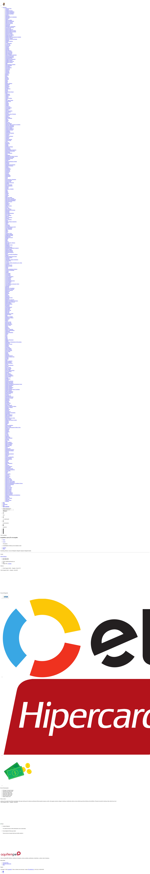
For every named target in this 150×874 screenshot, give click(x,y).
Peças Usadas (7, 351)
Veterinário (7, 496)
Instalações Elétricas (9, 250)
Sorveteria (7, 439)
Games (6, 223)
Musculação (7, 328)
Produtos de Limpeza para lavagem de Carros (13, 384)
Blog (4, 864)
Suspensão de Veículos (9, 450)
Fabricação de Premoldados (10, 200)
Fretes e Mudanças (8, 217)
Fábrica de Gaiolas (8, 197)
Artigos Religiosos (8, 53)
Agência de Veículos (9, 23)
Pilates (6, 359)
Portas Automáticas (8, 374)
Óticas (6, 336)
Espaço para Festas (8, 184)
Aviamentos (7, 72)
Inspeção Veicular (8, 249)
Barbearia (7, 75)
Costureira (7, 138)
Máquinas (7, 292)
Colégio (6, 121)
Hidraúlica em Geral (9, 237)
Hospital (6, 238)
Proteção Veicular (8, 390)
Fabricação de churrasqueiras (10, 199)
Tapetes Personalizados (9, 453)
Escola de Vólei (8, 181)
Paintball (6, 340)
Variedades (7, 477)
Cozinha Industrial (8, 139)
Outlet (6, 337)
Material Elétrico (8, 302)
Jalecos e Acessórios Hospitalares (11, 254)
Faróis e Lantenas (8, 205)
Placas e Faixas (8, 367)
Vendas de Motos (8, 489)
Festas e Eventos (8, 209)
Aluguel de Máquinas (9, 29)
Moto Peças (7, 318)
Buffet (6, 92)
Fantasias (7, 202)
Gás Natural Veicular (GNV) (10, 226)
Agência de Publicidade (9, 21)
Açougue (7, 14)
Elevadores (7, 163)
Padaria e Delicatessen (9, 339)
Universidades (7, 473)
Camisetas (7, 103)
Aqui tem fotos (5, 862)
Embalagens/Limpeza (9, 165)
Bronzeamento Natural (9, 91)
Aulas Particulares (8, 65)
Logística (7, 272)
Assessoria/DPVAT (8, 58)
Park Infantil (7, 347)
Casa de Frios (7, 106)
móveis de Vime (8, 321)
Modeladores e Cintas (9, 313)
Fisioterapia (7, 211)
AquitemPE (9, 869)
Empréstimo (7, 167)
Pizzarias (6, 366)
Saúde (6, 424)
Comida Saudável (8, 123)
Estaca (6, 190)
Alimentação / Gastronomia (10, 26)
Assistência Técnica (8, 60)
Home (4, 539)
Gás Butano (7, 224)
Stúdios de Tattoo (8, 445)
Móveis (6, 320)
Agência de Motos (8, 20)
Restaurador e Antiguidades (10, 412)
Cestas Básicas (8, 111)
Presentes (7, 379)
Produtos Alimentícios (9, 383)
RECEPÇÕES (8, 403)
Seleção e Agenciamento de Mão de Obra (13, 427)
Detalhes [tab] (4, 547)
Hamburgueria (7, 236)
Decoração (7, 142)
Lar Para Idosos (8, 260)
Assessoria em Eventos (9, 56)
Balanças (6, 73)
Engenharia (7, 172)
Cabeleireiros (7, 95)
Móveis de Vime (8, 322)
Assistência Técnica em (9, 61)
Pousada (6, 377)
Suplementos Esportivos (9, 449)
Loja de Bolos (7, 274)
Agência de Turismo (9, 22)
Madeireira (7, 287)
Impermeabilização (8, 247)
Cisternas (7, 116)
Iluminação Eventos (8, 244)
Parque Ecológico (8, 349)
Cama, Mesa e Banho (9, 100)
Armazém (7, 47)
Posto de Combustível (9, 375)
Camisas (6, 102)
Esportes (6, 187)
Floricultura (7, 212)
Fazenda (6, 206)
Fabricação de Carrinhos (9, 198)
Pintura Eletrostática (9, 363)
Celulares (7, 109)
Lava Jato (7, 261)
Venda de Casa (8, 478)
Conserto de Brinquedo (9, 126)
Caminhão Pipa (8, 101)
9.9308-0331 (31, 869)
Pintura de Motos (8, 362)
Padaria (6, 338)
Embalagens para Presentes (10, 164)
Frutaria (6, 220)
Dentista (6, 144)
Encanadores (7, 169)
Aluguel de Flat (8, 28)
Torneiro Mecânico (8, 466)
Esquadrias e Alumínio (9, 188)
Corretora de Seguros (9, 136)
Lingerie (6, 267)
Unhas (6, 472)
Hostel (6, 239)
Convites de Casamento (9, 133)
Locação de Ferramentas (9, 270)
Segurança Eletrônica (9, 425)
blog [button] (3, 505)
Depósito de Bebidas (9, 146)
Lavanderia (7, 263)
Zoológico (7, 501)
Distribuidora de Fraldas (9, 157)
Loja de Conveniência (9, 276)
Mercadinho (7, 305)
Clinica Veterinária (8, 118)
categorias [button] (5, 7)
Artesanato (7, 49)
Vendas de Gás (8, 486)
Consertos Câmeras (8, 127)
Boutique (7, 87)
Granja (6, 232)
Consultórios (7, 130)
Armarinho (7, 46)
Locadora (7, 271)
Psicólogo (7, 394)
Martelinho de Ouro (8, 297)
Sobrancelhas (7, 436)
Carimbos (7, 105)
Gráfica (6, 230)
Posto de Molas (8, 376)
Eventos (6, 194)
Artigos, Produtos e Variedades (11, 54)
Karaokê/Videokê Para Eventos (11, 256)
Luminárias (7, 286)
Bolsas (6, 82)
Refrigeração (7, 409)
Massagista (7, 298)
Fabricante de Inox (8, 201)
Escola (6, 178)
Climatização (7, 117)
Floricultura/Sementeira (9, 213)
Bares (6, 76)
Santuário (7, 421)
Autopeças (7, 70)
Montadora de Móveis (9, 317)
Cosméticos (7, 137)
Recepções (7, 402)
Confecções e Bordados (9, 125)
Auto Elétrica (7, 66)
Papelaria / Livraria (8, 344)
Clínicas (6, 119)
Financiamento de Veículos (10, 210)
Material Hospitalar (8, 303)
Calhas (6, 99)
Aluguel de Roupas (8, 32)
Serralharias (7, 431)
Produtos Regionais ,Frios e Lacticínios (12, 389)
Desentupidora (8, 148)
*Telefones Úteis (8, 8)
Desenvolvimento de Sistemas (10, 149)
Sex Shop (7, 434)
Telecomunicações (8, 459)
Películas (6, 353)
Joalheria (6, 255)
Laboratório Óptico (8, 257)
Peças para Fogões (8, 350)
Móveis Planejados (8, 324)
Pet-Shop (7, 358)
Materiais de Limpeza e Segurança (11, 300)
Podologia (7, 372)
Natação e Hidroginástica (9, 330)
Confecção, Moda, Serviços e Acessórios (12, 124)
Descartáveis (7, 147)
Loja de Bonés (8, 275)
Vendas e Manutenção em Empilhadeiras (12, 494)
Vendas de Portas (8, 491)
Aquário (6, 42)
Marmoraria (7, 296)
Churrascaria (7, 115)
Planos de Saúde (8, 368)
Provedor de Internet (9, 392)
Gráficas (6, 231)
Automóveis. (7, 69)
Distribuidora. (7, 159)
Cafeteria (6, 96)
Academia (7, 9)
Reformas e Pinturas (9, 407)
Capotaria (7, 104)
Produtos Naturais (8, 386)
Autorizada (7, 71)
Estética (6, 191)
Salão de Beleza (8, 419)
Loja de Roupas (8, 279)
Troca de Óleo (7, 470)
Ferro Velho (7, 207)
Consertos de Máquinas (9, 128)
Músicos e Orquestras (9, 329)
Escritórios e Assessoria (9, 182)
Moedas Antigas (8, 314)
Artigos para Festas (8, 51)
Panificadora (7, 343)
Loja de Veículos (8, 281)
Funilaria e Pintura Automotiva (11, 221)
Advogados (7, 18)
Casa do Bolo (7, 108)
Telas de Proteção (8, 458)
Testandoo (7, 462)
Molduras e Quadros (9, 316)
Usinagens (7, 474)
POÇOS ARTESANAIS (9, 370)
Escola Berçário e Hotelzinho (10, 179)
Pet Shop (6, 357)
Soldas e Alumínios (8, 437)
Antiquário (7, 40)
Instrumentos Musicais (9, 252)
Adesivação (7, 15)
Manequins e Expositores (9, 288)
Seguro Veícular (8, 426)
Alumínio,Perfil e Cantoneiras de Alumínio (13, 37)
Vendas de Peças (8, 490)
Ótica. (6, 335)
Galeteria (6, 222)
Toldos (6, 464)
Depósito (6, 145)
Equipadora (7, 174)
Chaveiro (7, 112)
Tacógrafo (7, 452)
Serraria (6, 432)
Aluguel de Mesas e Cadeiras (10, 30)
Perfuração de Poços (9, 355)
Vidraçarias (7, 499)
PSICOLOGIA (8, 393)
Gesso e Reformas (8, 229)
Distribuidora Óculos (9, 158)
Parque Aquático (8, 348)
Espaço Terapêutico (8, 185)
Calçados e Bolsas (8, 98)
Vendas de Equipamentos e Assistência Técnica (14, 483)
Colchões (7, 120)
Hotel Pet (7, 241)
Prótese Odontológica (9, 391)
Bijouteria (7, 79)
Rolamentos (7, 416)
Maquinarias (7, 291)
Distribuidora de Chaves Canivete (11, 156)
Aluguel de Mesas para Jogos (10, 31)
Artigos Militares (8, 50)
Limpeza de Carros (8, 264)
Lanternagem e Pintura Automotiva (11, 259)
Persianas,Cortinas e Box (9, 356)
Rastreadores (7, 400)
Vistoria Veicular (8, 500)
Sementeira (7, 429)
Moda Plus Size (8, 310)
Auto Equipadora (8, 67)
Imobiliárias (7, 245)
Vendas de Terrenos (8, 493)
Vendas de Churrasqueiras (10, 482)
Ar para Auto (7, 44)
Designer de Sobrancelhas (10, 150)
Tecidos (6, 455)
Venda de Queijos (8, 479)
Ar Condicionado (8, 43)
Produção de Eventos (9, 382)
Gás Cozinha (7, 225)
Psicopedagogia (8, 395)
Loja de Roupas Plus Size (10, 280)
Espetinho (7, 186)
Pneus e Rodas (8, 369)
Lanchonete (7, 258)
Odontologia (7, 331)
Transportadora (8, 467)
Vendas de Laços (8, 488)
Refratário (7, 408)
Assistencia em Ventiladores (10, 59)
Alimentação (7, 25)
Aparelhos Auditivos (9, 41)
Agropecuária (7, 24)
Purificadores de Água (9, 396)
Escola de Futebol (8, 180)
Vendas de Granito (8, 487)
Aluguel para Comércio (9, 34)
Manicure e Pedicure (9, 290)
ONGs (6, 334)
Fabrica (6, 196)
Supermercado (7, 448)
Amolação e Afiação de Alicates (11, 39)
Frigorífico (7, 218)
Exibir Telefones (3, 556)
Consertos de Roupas (9, 129)
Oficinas (6, 333)
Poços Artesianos (8, 371)
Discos (6, 154)
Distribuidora (7, 155)
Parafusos (7, 346)
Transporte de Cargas (9, 468)
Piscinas (6, 364)
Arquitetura (7, 48)
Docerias (6, 160)
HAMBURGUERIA (9, 235)
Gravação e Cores (8, 233)
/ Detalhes (9, 563)
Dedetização (7, 143)
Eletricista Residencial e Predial (11, 161)
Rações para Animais (9, 397)
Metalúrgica (7, 306)
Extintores (7, 195)
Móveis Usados (8, 325)
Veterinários (7, 497)
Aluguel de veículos (9, 33)
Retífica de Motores (8, 414)
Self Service (7, 428)
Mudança (7, 327)
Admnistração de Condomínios (11, 16)
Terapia (6, 461)
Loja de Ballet (7, 273)
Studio (6, 441)
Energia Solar (7, 171)
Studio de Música (8, 442)
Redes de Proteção (8, 405)
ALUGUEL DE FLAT (9, 27)
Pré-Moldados (7, 378)
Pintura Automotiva (8, 360)
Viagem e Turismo (8, 498)
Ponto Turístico (8, 373)
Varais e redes (7, 475)
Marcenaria (7, 293)
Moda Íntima (7, 309)
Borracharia (7, 86)
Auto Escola (7, 68)
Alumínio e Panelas (8, 35)
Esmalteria (7, 183)
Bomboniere (7, 84)
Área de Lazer (7, 45)
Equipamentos (7, 175)
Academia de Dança (9, 10)
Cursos (6, 141)
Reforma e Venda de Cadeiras (10, 406)
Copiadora (7, 135)
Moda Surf (7, 312)
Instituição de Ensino (9, 251)
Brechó (6, 89)
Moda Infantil (7, 308)
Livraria (6, 268)
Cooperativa (7, 134)
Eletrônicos (7, 162)
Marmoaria (7, 295)
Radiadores (7, 398)
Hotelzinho (7, 243)
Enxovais (7, 173)
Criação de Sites (8, 140)
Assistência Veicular (9, 62)
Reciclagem (7, 404)
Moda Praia (7, 311)
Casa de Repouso (8, 107)
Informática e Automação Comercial (12, 248)
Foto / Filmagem (8, 215)
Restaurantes (7, 413)
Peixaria (6, 352)
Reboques (7, 401)
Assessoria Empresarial (9, 57)
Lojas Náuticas (8, 284)
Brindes (6, 90)
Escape (6, 177)
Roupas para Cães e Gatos (10, 417)
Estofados (7, 193)
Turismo (6, 471)
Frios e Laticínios (8, 219)
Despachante (7, 152)
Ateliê (6, 63)
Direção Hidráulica (8, 153)
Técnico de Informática (9, 456)
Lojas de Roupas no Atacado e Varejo (12, 283)
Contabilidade (7, 131)
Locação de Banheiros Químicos (11, 269)
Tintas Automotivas (8, 463)
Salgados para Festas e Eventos (11, 420)
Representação (8, 411)
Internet (6, 253)
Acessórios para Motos (9, 13)
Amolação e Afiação (9, 38)
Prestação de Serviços (9, 381)
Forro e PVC (7, 214)
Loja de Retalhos (8, 277)
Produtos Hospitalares (9, 385)
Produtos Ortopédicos (9, 387)
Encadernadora (8, 168)
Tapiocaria (7, 454)
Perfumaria (7, 354)
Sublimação (7, 446)
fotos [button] (4, 502)
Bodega (6, 81)
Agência (6, 19)
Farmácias (7, 204)
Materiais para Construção (10, 301)
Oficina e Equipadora (9, 332)
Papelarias (7, 345)
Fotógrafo (7, 216)
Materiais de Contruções (9, 299)
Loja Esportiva (8, 282)
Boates (6, 80)
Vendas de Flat (8, 485)
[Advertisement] (35, 843)
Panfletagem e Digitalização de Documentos (13, 341)
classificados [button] (5, 504)
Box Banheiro (7, 88)
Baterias (6, 77)
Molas (6, 315)
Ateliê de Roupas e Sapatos (10, 64)
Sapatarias (7, 422)
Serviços (6, 433)
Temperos (7, 460)
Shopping (7, 435)
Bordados (7, 85)
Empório (6, 166)
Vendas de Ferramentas (9, 484)
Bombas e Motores (8, 83)
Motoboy (7, 319)
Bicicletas (7, 78)
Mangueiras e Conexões (9, 289)
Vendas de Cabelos (8, 480)
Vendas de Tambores (9, 492)
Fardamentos (7, 203)
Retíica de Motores (8, 415)
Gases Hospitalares (8, 228)
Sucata (6, 447)
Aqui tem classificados (7, 863)
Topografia (7, 465)
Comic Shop (7, 122)
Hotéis (6, 240)
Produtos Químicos (8, 388)
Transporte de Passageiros (10, 469)
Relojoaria (7, 410)
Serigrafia (7, 430)
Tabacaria (7, 451)
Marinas (6, 294)
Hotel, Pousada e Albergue (10, 242)
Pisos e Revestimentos (9, 365)
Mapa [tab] (4, 548)
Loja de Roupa (8, 278)
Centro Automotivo (8, 110)
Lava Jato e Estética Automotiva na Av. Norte (13, 262)
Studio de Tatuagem (9, 443)
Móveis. (6, 326)
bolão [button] (4, 503)
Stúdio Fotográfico (8, 444)
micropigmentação (8, 307)
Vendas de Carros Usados (10, 481)
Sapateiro (7, 423)
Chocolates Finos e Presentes (10, 114)
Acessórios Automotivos (9, 11)
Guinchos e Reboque (9, 234)
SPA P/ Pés (7, 440)
